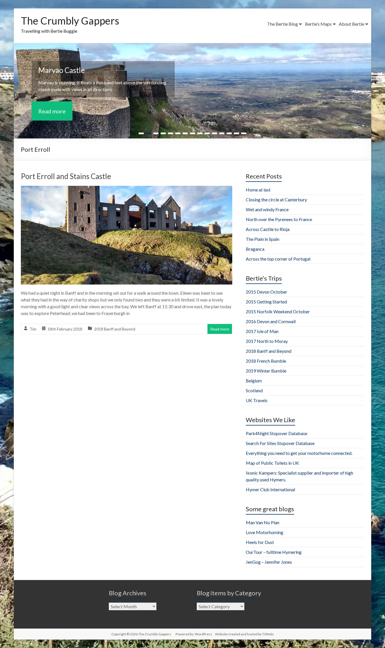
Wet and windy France (267, 209)
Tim (33, 329)
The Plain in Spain (262, 239)
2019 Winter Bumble (266, 370)
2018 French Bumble (266, 360)
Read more (52, 111)
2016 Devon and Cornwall (271, 321)
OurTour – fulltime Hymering (274, 552)
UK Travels (256, 400)
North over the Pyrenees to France (279, 219)
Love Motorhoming (264, 532)
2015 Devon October (266, 291)
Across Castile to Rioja (267, 229)
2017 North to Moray (267, 341)
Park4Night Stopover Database (276, 433)
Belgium (254, 380)
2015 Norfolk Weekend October (278, 311)
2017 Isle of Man (262, 331)
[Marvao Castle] (192, 47)
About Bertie (351, 24)
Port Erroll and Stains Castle (66, 176)
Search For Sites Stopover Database (280, 443)
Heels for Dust (260, 542)
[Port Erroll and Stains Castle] (126, 189)
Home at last (258, 189)
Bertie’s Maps (318, 24)
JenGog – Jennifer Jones (269, 562)
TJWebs (268, 634)
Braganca (255, 249)
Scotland (254, 390)
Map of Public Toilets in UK (272, 463)
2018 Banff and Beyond (114, 329)
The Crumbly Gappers (70, 20)
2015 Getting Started (266, 301)
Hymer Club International (270, 489)
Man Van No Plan (262, 522)
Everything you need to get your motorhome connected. (299, 453)
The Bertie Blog (282, 24)
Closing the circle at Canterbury (276, 199)
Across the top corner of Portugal (278, 258)
